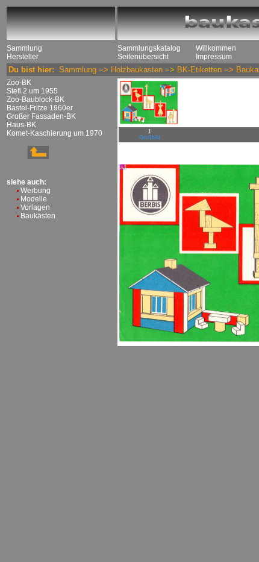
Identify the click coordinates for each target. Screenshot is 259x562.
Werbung (35, 190)
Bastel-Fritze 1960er (40, 108)
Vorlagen (35, 207)
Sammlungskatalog (149, 48)
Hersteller (23, 56)
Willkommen (216, 48)
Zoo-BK (19, 82)
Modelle (33, 199)
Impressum (214, 56)
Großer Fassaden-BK (41, 116)
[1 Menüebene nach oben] (28, 157)
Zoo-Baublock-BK (35, 99)
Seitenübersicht (143, 56)
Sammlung (24, 48)
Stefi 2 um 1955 (32, 91)
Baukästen (37, 216)
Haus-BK (21, 125)
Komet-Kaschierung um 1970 (54, 133)
